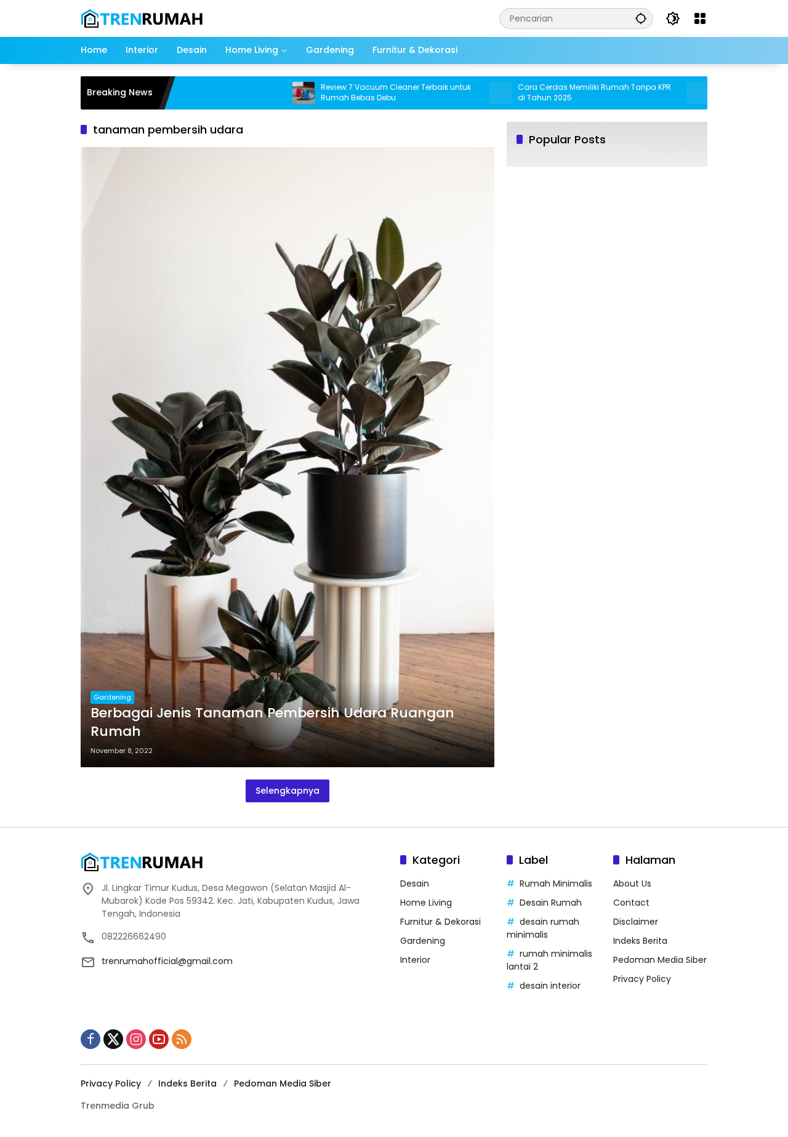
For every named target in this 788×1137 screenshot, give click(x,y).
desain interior (550, 985)
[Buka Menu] (700, 18)
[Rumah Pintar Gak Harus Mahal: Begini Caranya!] (664, 93)
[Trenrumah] (142, 18)
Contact (631, 902)
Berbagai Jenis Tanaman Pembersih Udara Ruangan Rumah (272, 722)
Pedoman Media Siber (660, 960)
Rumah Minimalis (556, 883)
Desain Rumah (551, 902)
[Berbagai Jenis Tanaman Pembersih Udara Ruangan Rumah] (287, 457)
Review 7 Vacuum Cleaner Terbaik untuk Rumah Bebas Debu (362, 92)
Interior (415, 960)
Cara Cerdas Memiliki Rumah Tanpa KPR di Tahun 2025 (560, 92)
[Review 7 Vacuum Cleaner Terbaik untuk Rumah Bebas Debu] (270, 93)
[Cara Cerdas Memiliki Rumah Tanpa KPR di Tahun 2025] (467, 93)
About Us (632, 883)
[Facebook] (90, 1039)
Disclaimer (635, 922)
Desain (414, 883)
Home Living (426, 902)
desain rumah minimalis (543, 928)
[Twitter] (113, 1039)
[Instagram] (136, 1039)
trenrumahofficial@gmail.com (167, 961)
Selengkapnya (287, 790)
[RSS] (181, 1039)
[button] (641, 18)
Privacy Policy (642, 979)
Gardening (112, 697)
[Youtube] (159, 1039)
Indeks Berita (640, 941)
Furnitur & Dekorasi (440, 922)
